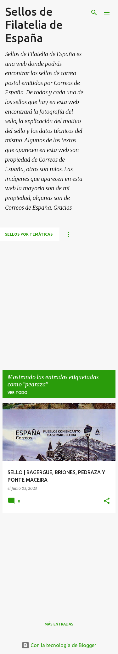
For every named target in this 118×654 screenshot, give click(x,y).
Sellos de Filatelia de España (34, 24)
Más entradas (59, 624)
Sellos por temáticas (29, 234)
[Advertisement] (59, 300)
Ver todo (17, 392)
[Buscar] (94, 12)
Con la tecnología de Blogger (62, 645)
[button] (106, 501)
